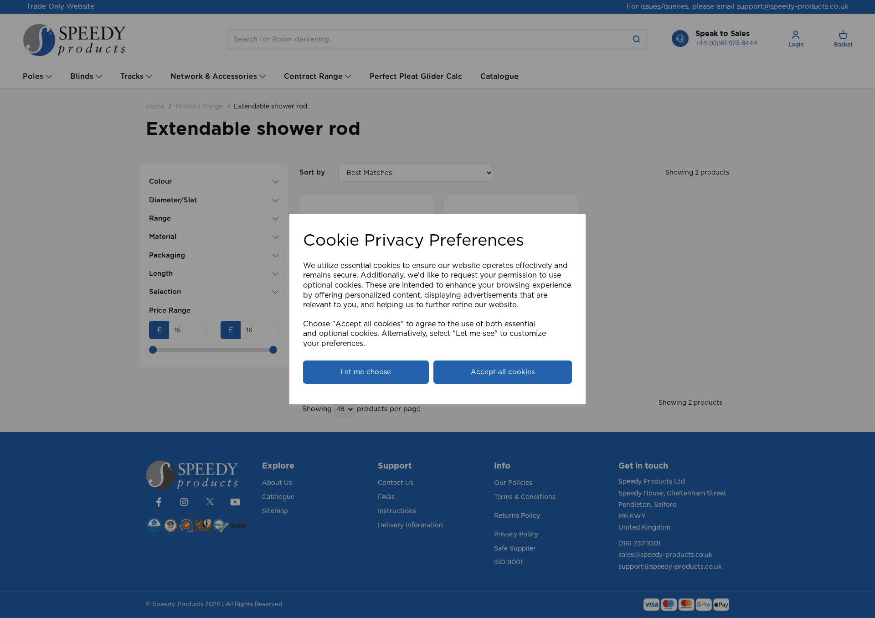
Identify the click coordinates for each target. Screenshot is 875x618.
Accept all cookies (503, 372)
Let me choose (365, 372)
